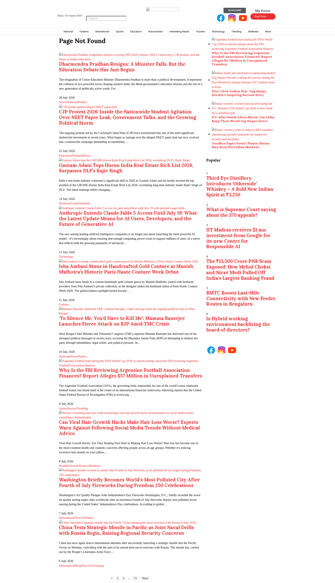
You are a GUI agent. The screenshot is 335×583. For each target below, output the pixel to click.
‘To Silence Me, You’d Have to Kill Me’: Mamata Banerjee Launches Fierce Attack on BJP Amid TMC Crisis (122, 321)
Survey (71, 408)
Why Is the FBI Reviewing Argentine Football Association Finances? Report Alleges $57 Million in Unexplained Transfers (130, 373)
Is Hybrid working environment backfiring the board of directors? (238, 324)
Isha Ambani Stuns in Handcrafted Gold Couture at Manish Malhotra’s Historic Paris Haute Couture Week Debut (126, 269)
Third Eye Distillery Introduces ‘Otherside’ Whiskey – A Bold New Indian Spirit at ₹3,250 (239, 186)
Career (75, 203)
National (72, 102)
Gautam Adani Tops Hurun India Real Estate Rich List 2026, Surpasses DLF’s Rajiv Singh (126, 168)
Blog (78, 565)
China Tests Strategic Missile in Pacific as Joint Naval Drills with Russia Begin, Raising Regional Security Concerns (126, 530)
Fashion (64, 304)
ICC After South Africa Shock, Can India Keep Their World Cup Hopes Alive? (243, 119)
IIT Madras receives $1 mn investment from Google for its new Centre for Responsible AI (238, 238)
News (62, 102)
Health (63, 465)
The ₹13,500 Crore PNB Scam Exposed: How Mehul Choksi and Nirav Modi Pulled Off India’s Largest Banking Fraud (240, 269)
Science (84, 465)
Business (64, 203)
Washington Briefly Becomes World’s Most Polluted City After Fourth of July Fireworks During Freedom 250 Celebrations (129, 482)
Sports (63, 408)
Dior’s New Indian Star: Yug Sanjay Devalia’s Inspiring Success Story (239, 93)
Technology (66, 256)
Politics (82, 102)
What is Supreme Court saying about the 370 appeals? (241, 212)
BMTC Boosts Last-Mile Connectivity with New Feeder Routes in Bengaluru (241, 298)
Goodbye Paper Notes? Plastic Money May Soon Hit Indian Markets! (241, 145)
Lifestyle (73, 465)
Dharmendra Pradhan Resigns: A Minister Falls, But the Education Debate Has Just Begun (122, 67)
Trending (82, 408)
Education (65, 155)
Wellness (95, 465)
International (66, 517)
